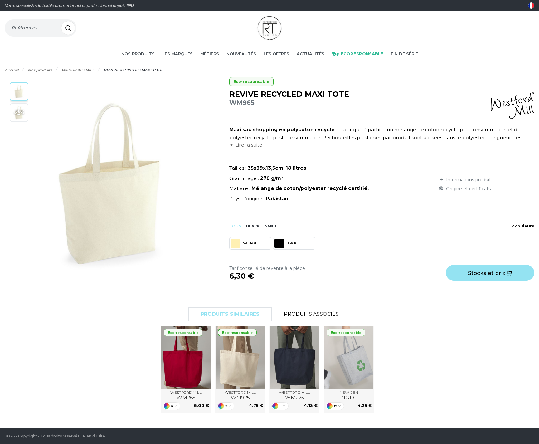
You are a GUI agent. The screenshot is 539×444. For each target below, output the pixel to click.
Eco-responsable (251, 81)
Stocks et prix (487, 273)
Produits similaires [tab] (230, 314)
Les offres (276, 53)
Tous (235, 226)
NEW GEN (349, 395)
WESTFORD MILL (186, 395)
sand (270, 226)
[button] (19, 91)
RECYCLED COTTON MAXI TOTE (240, 357)
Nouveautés (241, 53)
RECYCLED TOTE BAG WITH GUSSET (349, 357)
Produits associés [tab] (311, 314)
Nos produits (138, 53)
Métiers (209, 53)
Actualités (310, 53)
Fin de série (404, 53)
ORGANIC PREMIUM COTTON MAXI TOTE (186, 357)
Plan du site (94, 436)
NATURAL (250, 243)
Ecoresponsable (362, 53)
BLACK (291, 243)
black (253, 226)
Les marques (177, 53)
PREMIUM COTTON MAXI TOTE (294, 357)
